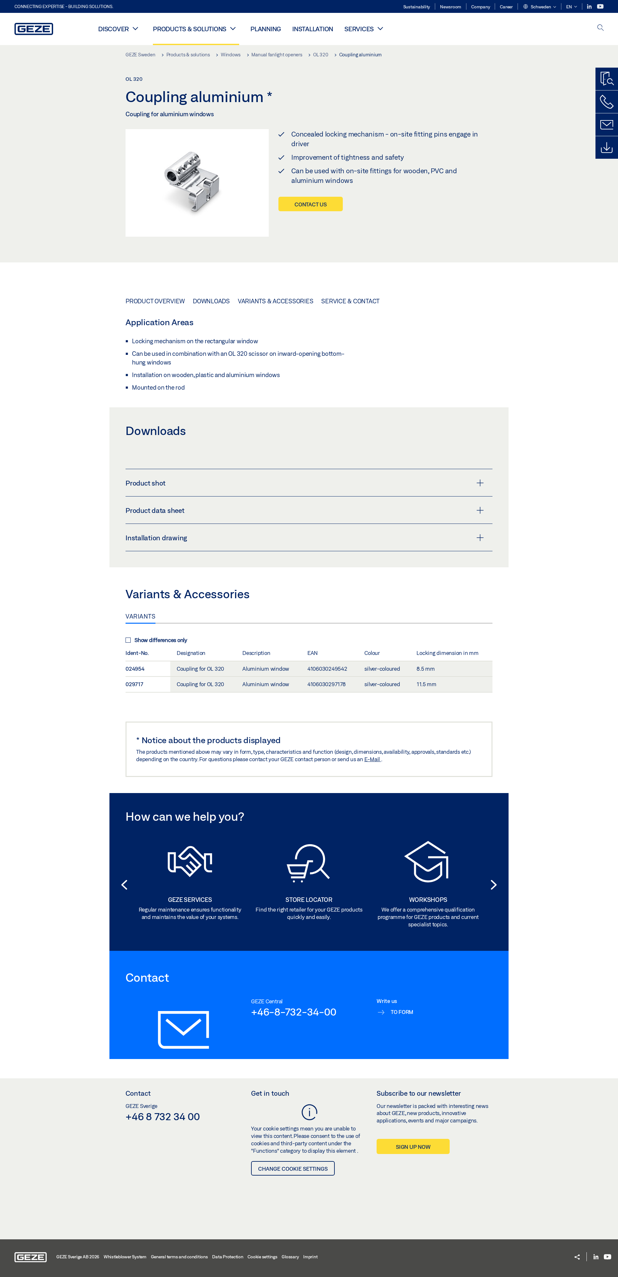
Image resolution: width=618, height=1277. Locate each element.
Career (506, 6)
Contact (138, 1093)
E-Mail (372, 759)
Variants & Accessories (276, 301)
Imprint (310, 1256)
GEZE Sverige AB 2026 (77, 1256)
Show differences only (161, 640)
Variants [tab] (140, 616)
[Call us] (606, 101)
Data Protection (227, 1256)
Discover (113, 29)
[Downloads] (606, 147)
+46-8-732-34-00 (293, 1011)
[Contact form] (606, 124)
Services (359, 29)
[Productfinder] (606, 79)
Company (480, 6)
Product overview (155, 301)
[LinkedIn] (590, 6)
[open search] (601, 28)
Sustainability (416, 6)
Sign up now (413, 1147)
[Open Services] (380, 28)
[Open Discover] (135, 28)
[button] (539, 7)
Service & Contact (350, 301)
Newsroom (450, 6)
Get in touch (270, 1093)
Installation (312, 29)
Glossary (290, 1256)
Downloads (211, 301)
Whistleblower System (125, 1256)
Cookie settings (262, 1256)
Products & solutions (189, 29)
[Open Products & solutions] (232, 28)
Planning (265, 29)
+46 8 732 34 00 (163, 1116)
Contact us (311, 204)
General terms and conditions (179, 1256)
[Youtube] (600, 6)
